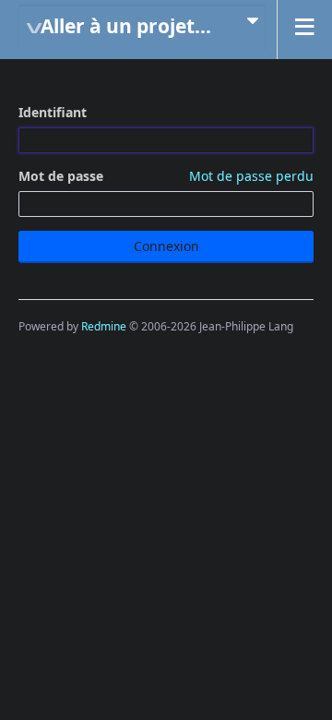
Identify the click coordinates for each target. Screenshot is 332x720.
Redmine (103, 326)
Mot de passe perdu (251, 176)
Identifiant (52, 112)
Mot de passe (166, 176)
